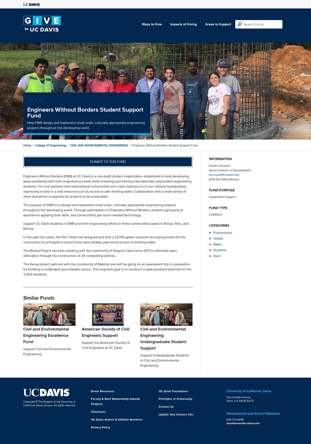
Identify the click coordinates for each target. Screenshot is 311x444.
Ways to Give (152, 24)
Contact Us (166, 406)
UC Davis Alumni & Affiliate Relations (117, 419)
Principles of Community (175, 399)
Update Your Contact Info (176, 414)
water (217, 244)
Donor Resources (102, 391)
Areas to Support (218, 24)
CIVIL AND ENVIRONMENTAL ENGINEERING (99, 145)
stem (217, 256)
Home (27, 145)
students (219, 250)
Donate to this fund (108, 161)
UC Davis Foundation (173, 391)
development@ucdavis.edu (243, 423)
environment (222, 232)
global (218, 238)
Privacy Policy (100, 427)
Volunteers (98, 412)
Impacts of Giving (183, 24)
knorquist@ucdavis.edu (224, 174)
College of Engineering (50, 145)
